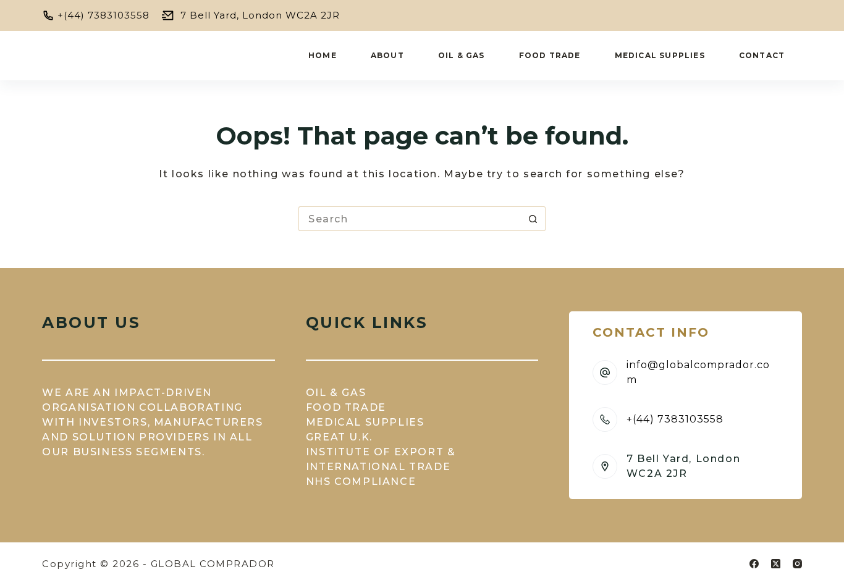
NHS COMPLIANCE (361, 481)
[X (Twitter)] (775, 563)
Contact (762, 55)
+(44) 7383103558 (103, 15)
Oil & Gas (461, 55)
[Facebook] (754, 563)
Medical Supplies (660, 55)
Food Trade (550, 55)
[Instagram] (797, 563)
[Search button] (533, 218)
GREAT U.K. (339, 437)
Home (322, 55)
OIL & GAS (336, 392)
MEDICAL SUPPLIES (365, 422)
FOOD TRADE (346, 407)
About (387, 55)
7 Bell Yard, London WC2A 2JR (260, 15)
